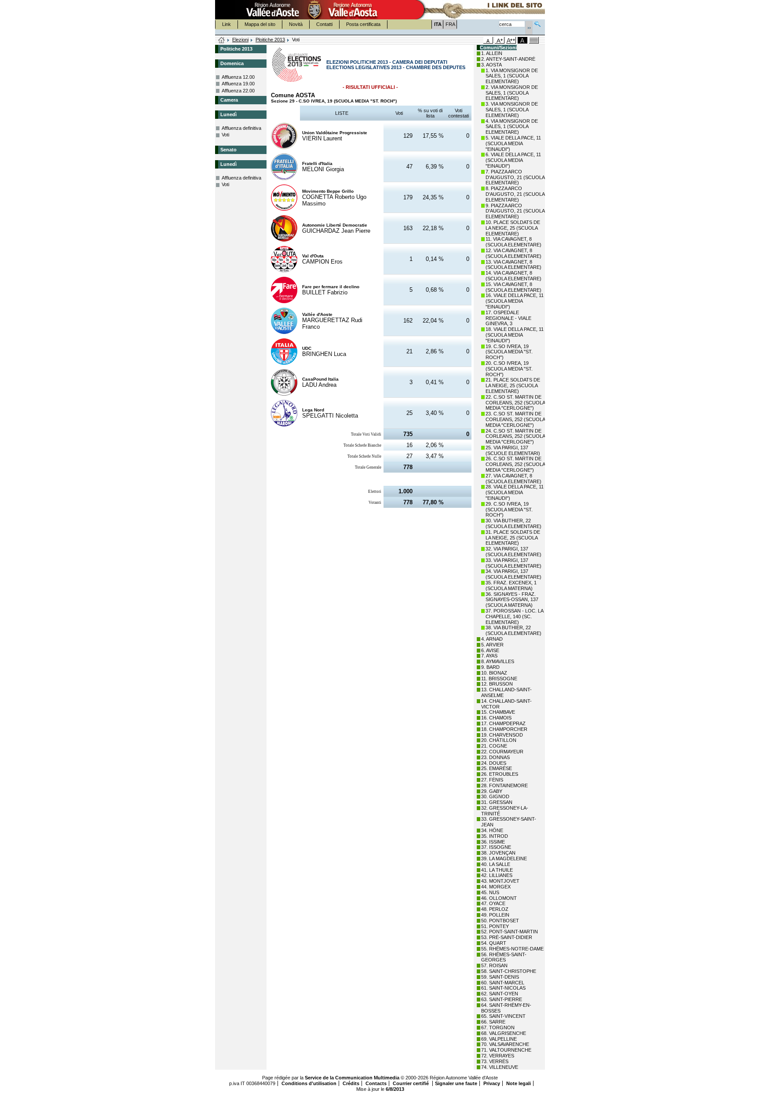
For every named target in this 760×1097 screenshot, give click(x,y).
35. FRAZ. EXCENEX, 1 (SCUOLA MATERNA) (511, 585)
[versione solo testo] (534, 40)
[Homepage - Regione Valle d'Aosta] (314, 9)
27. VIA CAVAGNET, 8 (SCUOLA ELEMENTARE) (513, 478)
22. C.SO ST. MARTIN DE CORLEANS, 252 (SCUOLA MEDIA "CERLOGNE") (515, 402)
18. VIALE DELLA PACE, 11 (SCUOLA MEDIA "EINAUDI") (515, 335)
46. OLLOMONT (499, 898)
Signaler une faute (456, 1083)
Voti (225, 134)
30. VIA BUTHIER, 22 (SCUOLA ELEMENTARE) (513, 523)
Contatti (324, 24)
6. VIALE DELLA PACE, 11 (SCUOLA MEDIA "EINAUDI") (513, 160)
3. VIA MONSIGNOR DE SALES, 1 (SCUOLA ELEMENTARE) (512, 109)
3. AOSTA (491, 64)
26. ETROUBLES (499, 774)
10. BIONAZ (494, 672)
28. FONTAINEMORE (504, 785)
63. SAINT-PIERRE (501, 999)
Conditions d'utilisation (308, 1083)
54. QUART (493, 943)
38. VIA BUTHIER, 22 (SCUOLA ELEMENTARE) (513, 630)
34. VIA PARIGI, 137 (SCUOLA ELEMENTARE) (513, 574)
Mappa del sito (260, 24)
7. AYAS (489, 655)
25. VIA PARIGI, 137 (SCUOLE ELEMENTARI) (513, 450)
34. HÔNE (492, 830)
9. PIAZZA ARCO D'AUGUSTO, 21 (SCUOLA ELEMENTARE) (515, 211)
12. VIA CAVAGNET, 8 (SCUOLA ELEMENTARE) (513, 253)
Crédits (351, 1083)
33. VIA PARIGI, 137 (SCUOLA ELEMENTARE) (513, 563)
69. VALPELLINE (499, 1039)
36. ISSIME (493, 841)
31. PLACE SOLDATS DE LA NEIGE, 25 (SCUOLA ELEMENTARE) (513, 537)
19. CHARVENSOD (502, 734)
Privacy (491, 1083)
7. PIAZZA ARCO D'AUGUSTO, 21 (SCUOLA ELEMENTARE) (515, 177)
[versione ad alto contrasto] (522, 40)
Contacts (376, 1083)
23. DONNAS (495, 757)
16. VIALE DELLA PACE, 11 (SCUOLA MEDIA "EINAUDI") (515, 301)
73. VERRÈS (494, 1061)
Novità (296, 24)
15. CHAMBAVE (498, 712)
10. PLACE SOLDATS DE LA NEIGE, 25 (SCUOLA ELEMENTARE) (513, 228)
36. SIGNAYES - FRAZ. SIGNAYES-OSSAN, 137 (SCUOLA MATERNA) (512, 599)
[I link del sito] (479, 9)
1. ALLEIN (491, 53)
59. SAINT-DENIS (500, 977)
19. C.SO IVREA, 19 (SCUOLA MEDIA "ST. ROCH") (509, 352)
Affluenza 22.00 (238, 90)
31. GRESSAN (496, 802)
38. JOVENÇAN (498, 852)
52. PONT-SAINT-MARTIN (509, 931)
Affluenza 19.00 (238, 83)
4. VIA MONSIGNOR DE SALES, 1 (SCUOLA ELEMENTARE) (512, 126)
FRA (450, 24)
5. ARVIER (492, 644)
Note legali (518, 1083)
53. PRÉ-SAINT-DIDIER (506, 937)
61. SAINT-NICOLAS (503, 988)
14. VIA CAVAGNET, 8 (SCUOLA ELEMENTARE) (513, 275)
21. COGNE (494, 745)
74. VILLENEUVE (499, 1067)
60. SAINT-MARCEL (502, 982)
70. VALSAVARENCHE (505, 1044)
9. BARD (490, 667)
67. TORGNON (498, 1027)
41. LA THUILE (497, 870)
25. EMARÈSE (496, 768)
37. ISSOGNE (496, 847)
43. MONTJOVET (500, 881)
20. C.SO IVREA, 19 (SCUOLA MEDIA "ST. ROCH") (509, 368)
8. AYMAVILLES (497, 661)
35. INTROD (494, 836)
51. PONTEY (495, 926)
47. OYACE (493, 903)
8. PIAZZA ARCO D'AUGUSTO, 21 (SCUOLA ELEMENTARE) (515, 194)
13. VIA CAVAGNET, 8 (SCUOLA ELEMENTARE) (513, 264)
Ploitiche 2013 (270, 39)
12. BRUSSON (497, 683)
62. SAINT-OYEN (499, 993)
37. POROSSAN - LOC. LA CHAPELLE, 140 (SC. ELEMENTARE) (514, 616)
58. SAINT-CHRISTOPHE (508, 971)
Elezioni (240, 39)
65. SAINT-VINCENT (503, 1016)
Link (226, 24)
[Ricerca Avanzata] (537, 23)
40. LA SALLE (495, 864)
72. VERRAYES (497, 1055)
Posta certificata (363, 24)
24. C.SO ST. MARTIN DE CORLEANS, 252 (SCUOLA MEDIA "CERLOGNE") (515, 436)
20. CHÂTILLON (498, 740)
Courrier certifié (411, 1083)
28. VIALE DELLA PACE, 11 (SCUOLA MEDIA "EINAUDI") (515, 492)
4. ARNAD (492, 639)
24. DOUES (493, 763)
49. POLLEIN (495, 914)
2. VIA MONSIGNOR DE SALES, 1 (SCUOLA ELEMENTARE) (512, 92)
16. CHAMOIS (496, 717)
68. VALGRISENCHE (503, 1033)
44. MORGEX (496, 886)
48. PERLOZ (494, 909)
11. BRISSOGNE (499, 678)
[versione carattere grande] (499, 40)
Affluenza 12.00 (238, 77)
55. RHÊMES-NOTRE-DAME (512, 948)
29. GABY (491, 791)
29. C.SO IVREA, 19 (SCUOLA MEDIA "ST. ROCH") (509, 509)
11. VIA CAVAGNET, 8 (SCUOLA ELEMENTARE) (513, 241)
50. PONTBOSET (500, 920)
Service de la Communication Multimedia (352, 1077)
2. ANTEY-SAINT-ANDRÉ (508, 59)
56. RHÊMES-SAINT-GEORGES (503, 957)
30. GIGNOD (495, 796)
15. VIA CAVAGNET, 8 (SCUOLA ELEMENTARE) (513, 287)
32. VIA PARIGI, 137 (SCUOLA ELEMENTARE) (513, 551)
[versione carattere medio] (488, 40)
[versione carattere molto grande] (511, 40)
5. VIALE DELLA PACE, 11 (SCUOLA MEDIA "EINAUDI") (513, 143)
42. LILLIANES (496, 875)
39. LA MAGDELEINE (504, 858)
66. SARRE (493, 1021)
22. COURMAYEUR (502, 751)
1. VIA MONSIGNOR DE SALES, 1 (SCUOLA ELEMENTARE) (512, 76)
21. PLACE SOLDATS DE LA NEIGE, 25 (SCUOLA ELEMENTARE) (513, 385)
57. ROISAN (494, 965)
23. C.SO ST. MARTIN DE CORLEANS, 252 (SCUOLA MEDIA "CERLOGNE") (515, 419)
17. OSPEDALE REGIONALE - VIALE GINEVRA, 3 (508, 318)
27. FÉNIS (492, 779)
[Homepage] (221, 40)
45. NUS (490, 892)
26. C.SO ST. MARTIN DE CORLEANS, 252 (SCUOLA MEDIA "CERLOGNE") (515, 464)
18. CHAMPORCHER (504, 729)
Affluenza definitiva (241, 128)
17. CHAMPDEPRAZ (503, 723)
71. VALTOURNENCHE (506, 1050)
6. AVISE (490, 650)
